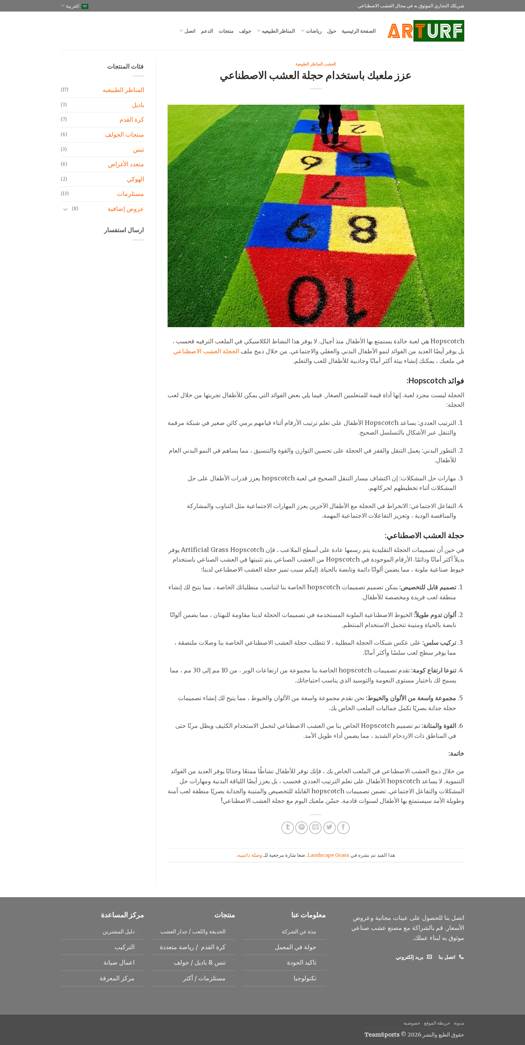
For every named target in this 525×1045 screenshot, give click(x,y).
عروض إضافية (126, 208)
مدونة (459, 1023)
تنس (138, 149)
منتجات (226, 31)
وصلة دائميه (250, 855)
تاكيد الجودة (301, 962)
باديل (138, 105)
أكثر (188, 978)
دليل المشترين (119, 931)
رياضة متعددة (176, 947)
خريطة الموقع (437, 1023)
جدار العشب (174, 931)
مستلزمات (130, 193)
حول (331, 31)
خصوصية (412, 1023)
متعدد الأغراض (126, 164)
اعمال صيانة (119, 962)
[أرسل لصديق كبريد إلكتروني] (315, 827)
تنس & (216, 962)
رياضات (313, 31)
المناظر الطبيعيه (278, 31)
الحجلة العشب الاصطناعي (206, 351)
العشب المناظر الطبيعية (316, 63)
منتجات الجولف (124, 134)
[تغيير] (65, 209)
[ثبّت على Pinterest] (301, 827)
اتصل (189, 31)
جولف (245, 31)
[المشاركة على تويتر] (329, 827)
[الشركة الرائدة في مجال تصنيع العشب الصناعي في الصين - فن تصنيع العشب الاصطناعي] (425, 31)
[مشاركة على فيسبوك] (343, 827)
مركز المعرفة (117, 978)
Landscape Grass (328, 855)
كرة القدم (132, 119)
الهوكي (135, 179)
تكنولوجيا (305, 978)
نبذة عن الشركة (299, 931)
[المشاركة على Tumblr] (287, 827)
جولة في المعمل (295, 947)
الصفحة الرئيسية (359, 31)
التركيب (125, 947)
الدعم (207, 31)
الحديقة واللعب (209, 931)
